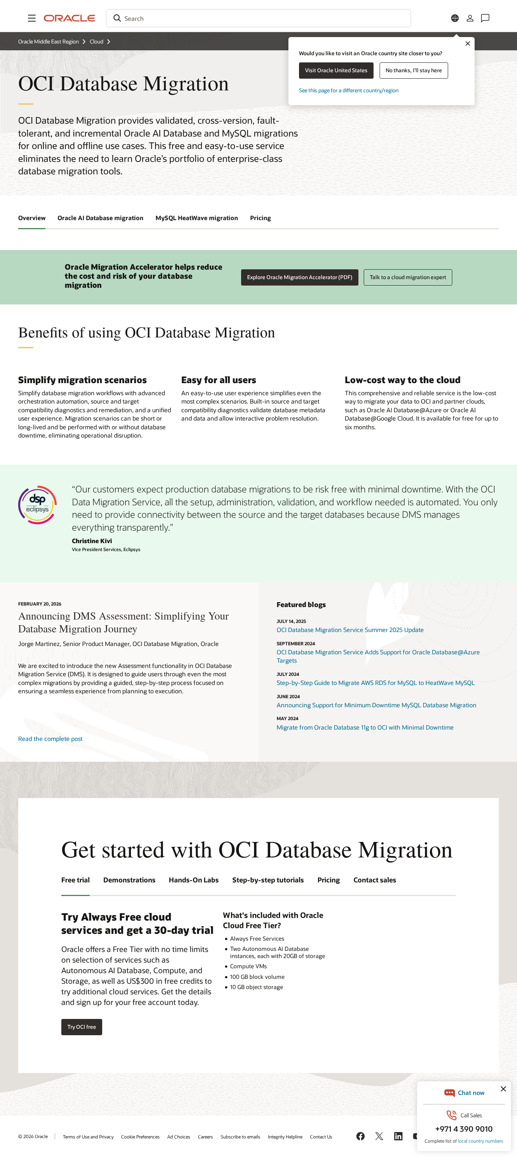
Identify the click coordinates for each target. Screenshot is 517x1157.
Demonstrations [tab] (129, 879)
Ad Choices (178, 1137)
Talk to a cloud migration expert (408, 277)
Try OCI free (81, 1026)
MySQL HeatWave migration (197, 218)
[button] (31, 18)
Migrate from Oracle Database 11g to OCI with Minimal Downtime (365, 727)
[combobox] (258, 18)
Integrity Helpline (285, 1137)
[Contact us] (485, 18)
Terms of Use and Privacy (88, 1137)
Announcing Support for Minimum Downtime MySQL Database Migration (377, 705)
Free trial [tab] (75, 879)
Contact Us (321, 1137)
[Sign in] (470, 18)
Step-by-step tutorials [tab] (268, 879)
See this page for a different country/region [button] (349, 90)
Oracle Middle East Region (48, 41)
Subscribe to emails (240, 1137)
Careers (205, 1137)
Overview (31, 218)
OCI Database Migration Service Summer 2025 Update (350, 630)
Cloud (96, 41)
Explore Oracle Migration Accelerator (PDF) (299, 277)
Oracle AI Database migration (100, 218)
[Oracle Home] (69, 18)
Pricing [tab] (329, 879)
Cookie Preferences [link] (140, 1137)
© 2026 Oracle (33, 1136)
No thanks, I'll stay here (414, 70)
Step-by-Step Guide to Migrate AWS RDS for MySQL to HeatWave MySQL (376, 682)
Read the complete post (50, 738)
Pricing (260, 218)
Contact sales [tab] (374, 879)
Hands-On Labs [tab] (194, 879)
